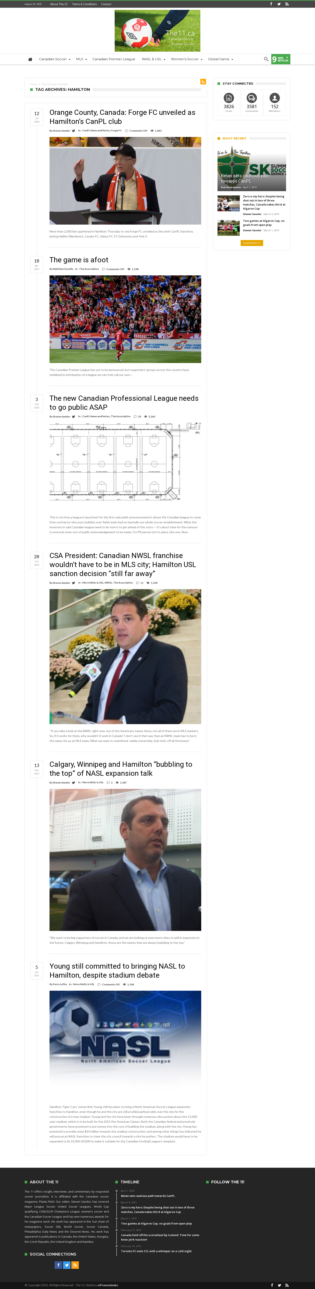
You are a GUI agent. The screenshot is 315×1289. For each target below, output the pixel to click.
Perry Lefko (60, 984)
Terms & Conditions (84, 4)
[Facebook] (271, 4)
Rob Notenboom (231, 187)
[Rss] (287, 4)
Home (33, 84)
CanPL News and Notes (96, 130)
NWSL (108, 582)
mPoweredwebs (108, 1285)
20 (139, 416)
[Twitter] (279, 4)
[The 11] (157, 10)
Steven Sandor (61, 130)
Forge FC (116, 130)
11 (141, 582)
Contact (106, 4)
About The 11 (59, 4)
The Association (89, 268)
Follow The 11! (227, 1182)
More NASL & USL (93, 582)
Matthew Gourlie (63, 268)
